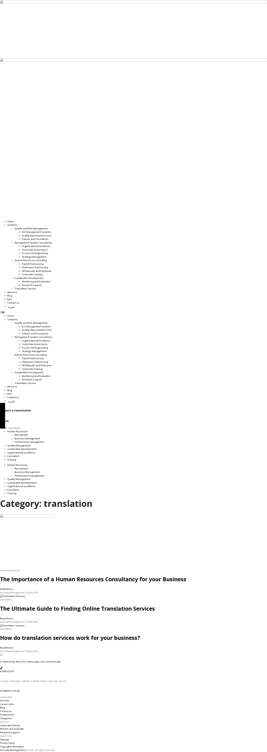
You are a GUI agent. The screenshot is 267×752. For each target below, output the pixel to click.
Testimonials (7, 714)
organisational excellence (21, 452)
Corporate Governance (34, 249)
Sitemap (4, 739)
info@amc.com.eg (9, 690)
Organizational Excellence (36, 246)
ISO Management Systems (36, 232)
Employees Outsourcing (35, 267)
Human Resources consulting (31, 260)
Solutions (12, 224)
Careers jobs (7, 704)
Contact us (6, 711)
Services (4, 700)
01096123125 (7, 671)
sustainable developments (22, 449)
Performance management (29, 442)
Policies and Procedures (35, 239)
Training (11, 459)
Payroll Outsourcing (32, 263)
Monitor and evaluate (12, 728)
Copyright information (12, 746)
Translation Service (25, 288)
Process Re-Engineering (35, 253)
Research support (10, 732)
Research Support (32, 285)
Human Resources (17, 431)
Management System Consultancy (33, 242)
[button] (133, 312)
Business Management (27, 438)
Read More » (7, 589)
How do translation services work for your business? (70, 637)
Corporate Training (32, 274)
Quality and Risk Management (31, 228)
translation (13, 456)
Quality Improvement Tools (36, 235)
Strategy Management (34, 256)
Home (10, 221)
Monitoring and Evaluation (36, 281)
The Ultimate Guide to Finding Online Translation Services (77, 608)
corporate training (10, 725)
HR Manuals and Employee (36, 271)
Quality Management (18, 445)
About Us (12, 292)
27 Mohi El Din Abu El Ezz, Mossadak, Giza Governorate (30, 661)
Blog (9, 295)
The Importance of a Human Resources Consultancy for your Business (93, 579)
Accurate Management (12, 750)
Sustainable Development (29, 278)
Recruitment (21, 434)
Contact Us (13, 302)
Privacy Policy (7, 743)
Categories (6, 718)
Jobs (9, 299)
